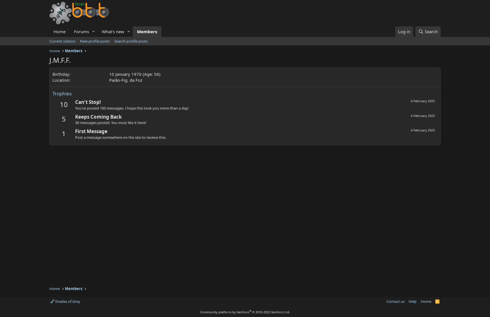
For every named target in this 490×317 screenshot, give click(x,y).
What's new (113, 31)
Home (60, 31)
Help (413, 301)
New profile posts (95, 41)
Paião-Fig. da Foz (125, 80)
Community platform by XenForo (245, 312)
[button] (94, 31)
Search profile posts (131, 41)
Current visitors (62, 41)
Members (147, 31)
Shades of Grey (67, 301)
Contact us (395, 301)
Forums (81, 31)
